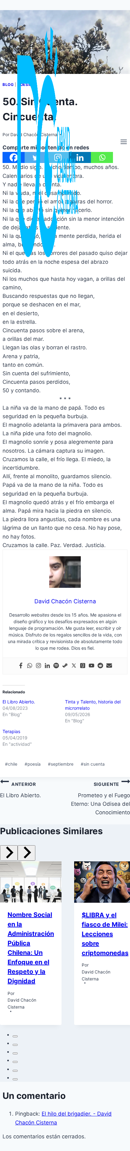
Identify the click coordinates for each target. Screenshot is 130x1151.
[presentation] (31, 881)
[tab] (15, 1036)
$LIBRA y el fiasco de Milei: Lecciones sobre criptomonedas (105, 934)
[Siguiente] (26, 853)
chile (11, 764)
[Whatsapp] (29, 666)
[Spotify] (56, 666)
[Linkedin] (47, 666)
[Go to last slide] (9, 853)
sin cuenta (93, 764)
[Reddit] (100, 666)
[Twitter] (74, 666)
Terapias (11, 731)
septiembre (61, 764)
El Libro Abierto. (19, 701)
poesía (33, 764)
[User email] (109, 666)
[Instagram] (38, 666)
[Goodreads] (83, 666)
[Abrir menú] (123, 142)
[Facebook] (21, 666)
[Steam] (65, 666)
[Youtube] (91, 666)
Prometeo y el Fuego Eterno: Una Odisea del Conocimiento (100, 798)
